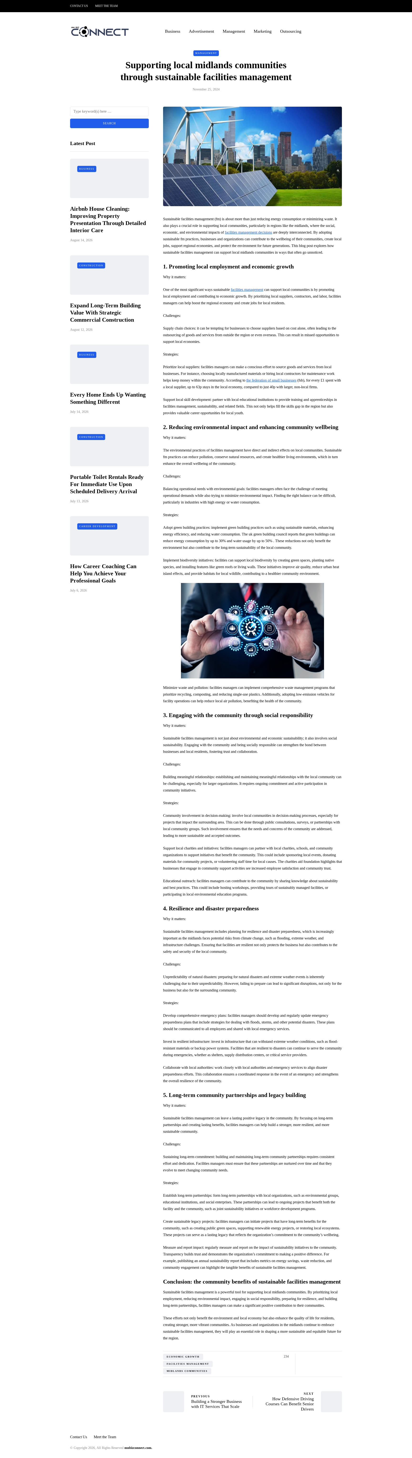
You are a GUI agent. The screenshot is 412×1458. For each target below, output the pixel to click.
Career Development (97, 526)
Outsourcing (290, 31)
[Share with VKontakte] (333, 1356)
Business (172, 31)
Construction (91, 265)
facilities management (247, 290)
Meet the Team (106, 6)
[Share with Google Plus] (315, 1356)
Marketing (263, 31)
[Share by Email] (339, 1356)
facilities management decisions (248, 232)
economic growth (183, 1356)
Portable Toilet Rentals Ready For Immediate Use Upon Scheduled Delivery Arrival (107, 484)
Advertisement (201, 31)
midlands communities (187, 1371)
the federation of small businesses (271, 380)
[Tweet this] (309, 1356)
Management (234, 31)
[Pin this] (327, 1356)
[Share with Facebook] (303, 1356)
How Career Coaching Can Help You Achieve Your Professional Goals (103, 573)
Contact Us (79, 6)
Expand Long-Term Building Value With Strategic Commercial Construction (105, 312)
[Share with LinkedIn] (321, 1356)
